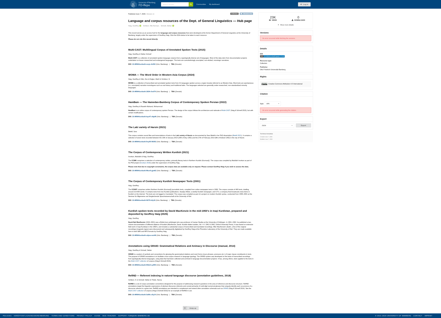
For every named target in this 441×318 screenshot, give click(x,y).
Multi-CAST (226, 110)
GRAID (225, 288)
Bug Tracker (109, 316)
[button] (285, 84)
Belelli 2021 (237, 135)
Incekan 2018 (145, 163)
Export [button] (303, 125)
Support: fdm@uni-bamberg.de (134, 316)
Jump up (192, 308)
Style (262, 104)
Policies (7, 316)
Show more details (287, 25)
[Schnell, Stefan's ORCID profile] (173, 26)
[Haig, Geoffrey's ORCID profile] (140, 26)
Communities (201, 4)
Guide (97, 316)
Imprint (428, 316)
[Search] (191, 4)
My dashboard (214, 4)
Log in (305, 4)
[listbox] (273, 103)
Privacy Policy (84, 316)
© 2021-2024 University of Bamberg (393, 316)
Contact (417, 316)
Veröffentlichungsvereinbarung (31, 316)
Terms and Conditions (63, 316)
